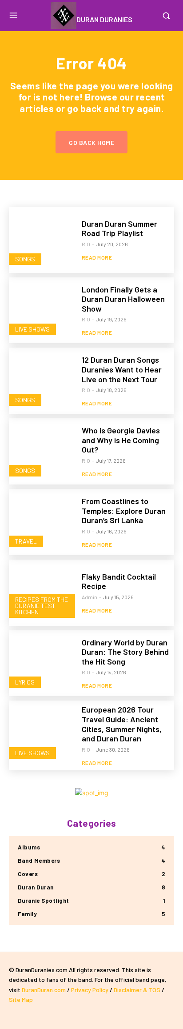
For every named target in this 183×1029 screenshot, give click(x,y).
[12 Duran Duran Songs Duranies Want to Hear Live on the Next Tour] (42, 381)
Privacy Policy (89, 989)
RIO (86, 244)
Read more (97, 257)
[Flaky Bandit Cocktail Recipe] (42, 593)
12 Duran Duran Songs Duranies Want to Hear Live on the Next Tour (122, 369)
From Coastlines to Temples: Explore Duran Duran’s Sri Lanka (124, 510)
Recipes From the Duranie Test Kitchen (41, 606)
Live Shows (32, 329)
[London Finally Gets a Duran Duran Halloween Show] (42, 310)
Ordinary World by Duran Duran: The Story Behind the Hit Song (125, 651)
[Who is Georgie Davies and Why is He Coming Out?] (42, 451)
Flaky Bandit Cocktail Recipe (119, 581)
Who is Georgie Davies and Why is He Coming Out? (121, 439)
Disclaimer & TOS (138, 989)
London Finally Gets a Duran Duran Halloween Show (123, 298)
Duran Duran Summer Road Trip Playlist (119, 228)
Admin (89, 597)
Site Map (21, 999)
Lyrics (25, 682)
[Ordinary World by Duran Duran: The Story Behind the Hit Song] (42, 663)
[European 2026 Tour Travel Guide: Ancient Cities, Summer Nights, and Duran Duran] (42, 734)
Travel (26, 541)
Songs (25, 259)
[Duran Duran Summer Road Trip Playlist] (42, 240)
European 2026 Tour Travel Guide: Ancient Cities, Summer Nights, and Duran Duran (122, 724)
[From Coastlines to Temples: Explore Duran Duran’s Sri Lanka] (42, 522)
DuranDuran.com (44, 989)
